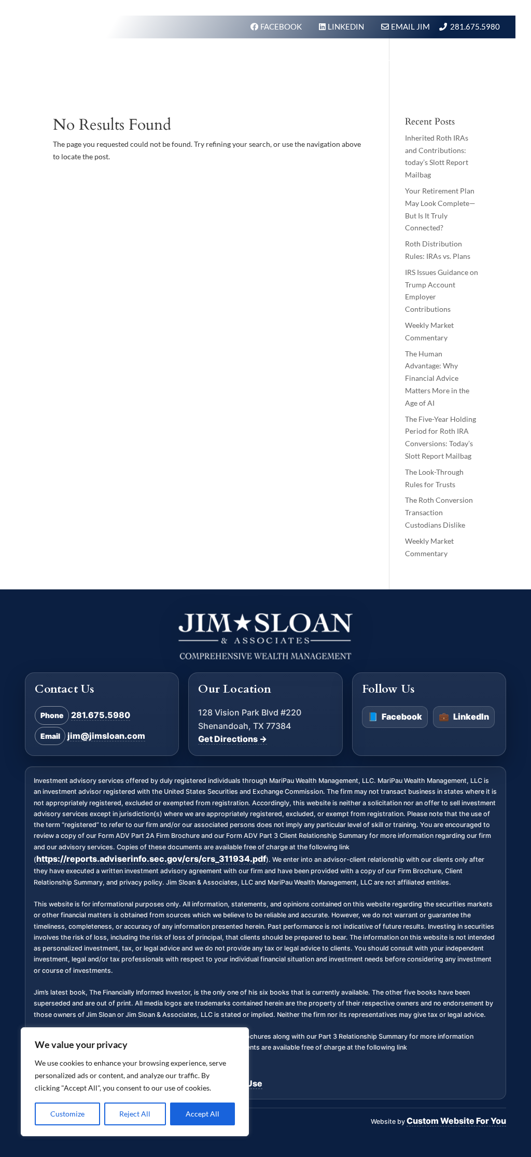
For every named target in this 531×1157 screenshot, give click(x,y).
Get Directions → (232, 739)
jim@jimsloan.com (106, 736)
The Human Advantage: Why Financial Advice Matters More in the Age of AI (437, 378)
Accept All (202, 1113)
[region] (135, 1081)
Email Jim (410, 26)
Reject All (134, 1113)
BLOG (488, 57)
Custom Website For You (456, 1120)
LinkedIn (463, 716)
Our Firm (320, 57)
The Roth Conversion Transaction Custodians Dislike (439, 512)
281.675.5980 (475, 26)
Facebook (395, 716)
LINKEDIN (347, 26)
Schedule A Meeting (451, 97)
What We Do (259, 57)
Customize (67, 1113)
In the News (437, 57)
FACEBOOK (281, 26)
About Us (375, 57)
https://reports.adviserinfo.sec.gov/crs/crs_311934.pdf (151, 858)
